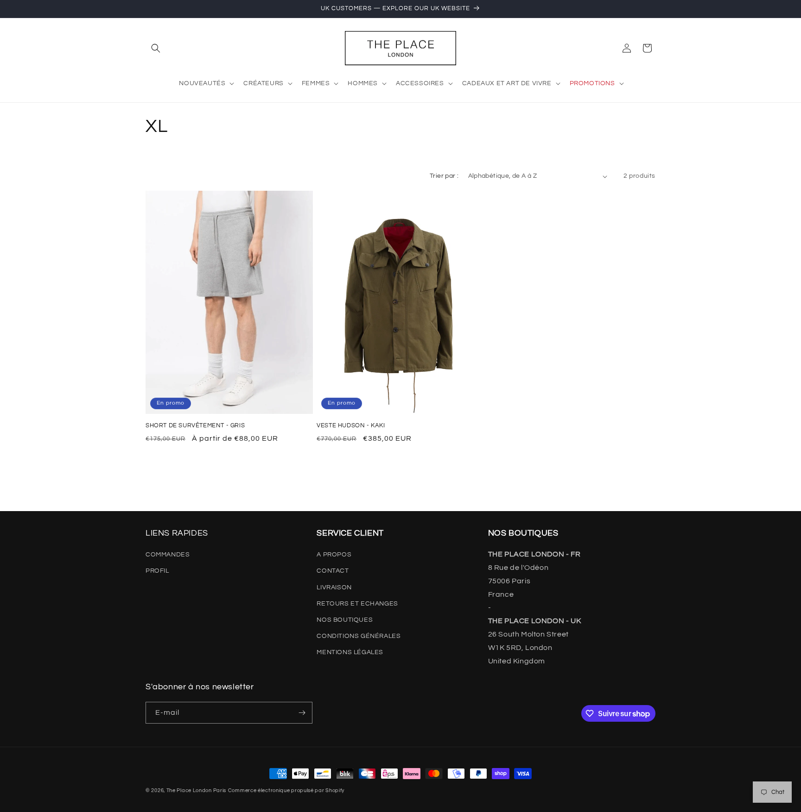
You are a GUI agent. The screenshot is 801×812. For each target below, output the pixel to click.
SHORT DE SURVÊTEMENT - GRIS (195, 425)
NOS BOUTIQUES (345, 620)
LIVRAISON (334, 587)
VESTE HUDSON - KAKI (351, 425)
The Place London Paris (196, 790)
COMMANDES (168, 554)
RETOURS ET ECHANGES (357, 603)
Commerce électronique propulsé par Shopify (286, 790)
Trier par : (444, 176)
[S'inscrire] (302, 713)
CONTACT (333, 571)
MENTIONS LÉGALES (350, 652)
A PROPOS (334, 554)
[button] (156, 48)
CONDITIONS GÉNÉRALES (358, 636)
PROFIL (157, 571)
